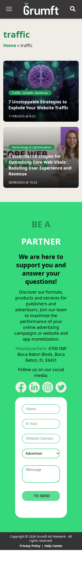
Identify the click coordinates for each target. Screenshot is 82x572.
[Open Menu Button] (8, 9)
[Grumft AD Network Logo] (41, 9)
